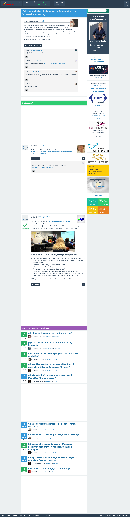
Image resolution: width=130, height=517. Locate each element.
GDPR (42, 515)
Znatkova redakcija (101, 189)
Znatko (42, 21)
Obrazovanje (41, 20)
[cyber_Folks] (98, 175)
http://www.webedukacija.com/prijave (54, 63)
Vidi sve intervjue (98, 51)
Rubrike (34, 4)
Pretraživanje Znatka (98, 195)
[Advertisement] (53, 124)
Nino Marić (55, 370)
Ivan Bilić (39, 71)
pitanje (32, 20)
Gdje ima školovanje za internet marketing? (50, 333)
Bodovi (28, 515)
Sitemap (48, 515)
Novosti (20, 4)
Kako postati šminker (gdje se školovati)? (49, 468)
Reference (22, 515)
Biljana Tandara (46, 145)
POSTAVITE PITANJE (43, 4)
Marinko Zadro (56, 336)
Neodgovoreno (27, 4)
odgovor (39, 145)
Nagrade (62, 4)
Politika (47, 452)
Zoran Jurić (40, 50)
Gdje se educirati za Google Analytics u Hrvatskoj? (53, 434)
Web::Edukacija (41, 60)
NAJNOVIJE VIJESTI (98, 186)
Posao (46, 471)
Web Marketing (49, 348)
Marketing (15, 515)
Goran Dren (49, 20)
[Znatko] (9, 3)
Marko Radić (56, 429)
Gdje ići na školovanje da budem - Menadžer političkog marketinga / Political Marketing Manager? (50, 447)
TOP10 (57, 4)
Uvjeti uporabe (35, 515)
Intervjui (9, 515)
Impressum (93, 189)
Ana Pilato (52, 471)
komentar (33, 50)
